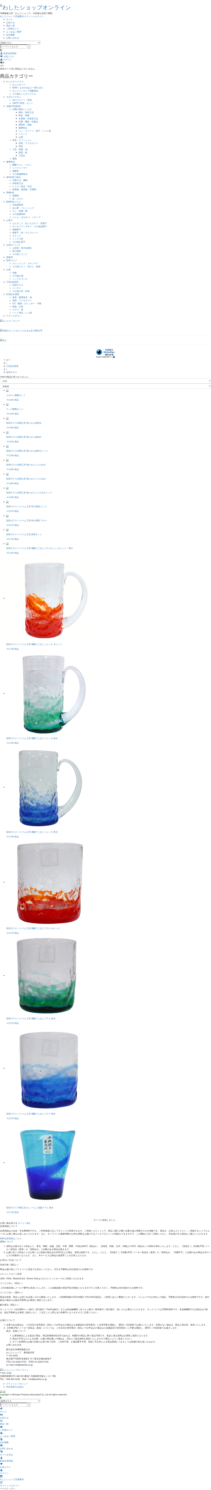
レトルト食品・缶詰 (22, 186)
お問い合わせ (12, 37)
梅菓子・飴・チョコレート (25, 232)
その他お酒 (17, 275)
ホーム (9, 19)
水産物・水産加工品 (28, 118)
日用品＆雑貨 (12, 294)
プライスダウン (13, 315)
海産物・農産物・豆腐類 (24, 189)
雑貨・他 (23, 152)
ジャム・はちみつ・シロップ (26, 217)
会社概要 (10, 34)
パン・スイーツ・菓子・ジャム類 (35, 130)
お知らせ (10, 22)
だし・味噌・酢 (19, 210)
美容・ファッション (22, 139)
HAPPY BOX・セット (22, 103)
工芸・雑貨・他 (19, 149)
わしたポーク (18, 84)
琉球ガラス (17, 284)
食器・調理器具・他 (22, 297)
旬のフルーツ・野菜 (22, 99)
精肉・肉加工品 (26, 112)
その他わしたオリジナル (24, 93)
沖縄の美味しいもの (22, 109)
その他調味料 (18, 213)
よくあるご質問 (13, 31)
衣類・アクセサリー (28, 143)
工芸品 (22, 155)
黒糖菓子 (16, 229)
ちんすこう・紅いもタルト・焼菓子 (29, 223)
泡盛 (14, 272)
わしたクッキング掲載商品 (25, 90)
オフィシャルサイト (34, 16)
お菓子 (9, 220)
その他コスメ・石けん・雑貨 (26, 266)
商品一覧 (10, 25)
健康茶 (15, 170)
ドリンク (23, 133)
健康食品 (23, 127)
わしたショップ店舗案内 (12, 16)
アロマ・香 (17, 309)
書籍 (14, 158)
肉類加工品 (17, 183)
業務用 (9, 257)
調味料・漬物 (25, 124)
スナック (16, 235)
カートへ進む (24, 1222)
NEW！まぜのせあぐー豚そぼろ (27, 87)
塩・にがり (17, 198)
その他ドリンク (19, 254)
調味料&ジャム (13, 201)
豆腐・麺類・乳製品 (28, 121)
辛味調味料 (17, 204)
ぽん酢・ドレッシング (23, 207)
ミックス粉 (17, 238)
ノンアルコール (19, 278)
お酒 (21, 136)
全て (8, 359)
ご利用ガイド (12, 28)
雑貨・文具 (17, 306)
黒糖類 (15, 195)
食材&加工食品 (13, 176)
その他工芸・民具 (21, 291)
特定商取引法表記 (14, 1386)
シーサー (16, 287)
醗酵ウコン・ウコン (22, 164)
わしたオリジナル (14, 81)
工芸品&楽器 (12, 281)
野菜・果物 (24, 115)
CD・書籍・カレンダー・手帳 (26, 303)
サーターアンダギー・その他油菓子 (29, 226)
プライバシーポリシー (17, 1383)
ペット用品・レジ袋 (22, 312)
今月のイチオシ (13, 96)
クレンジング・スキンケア (25, 263)
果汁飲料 (16, 250)
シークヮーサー (19, 167)
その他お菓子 (18, 241)
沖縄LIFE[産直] (13, 106)
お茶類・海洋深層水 (22, 247)
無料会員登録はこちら (11, 1238)
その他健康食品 (19, 173)
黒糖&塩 (10, 192)
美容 (21, 146)
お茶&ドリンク (13, 244)
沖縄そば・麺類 (19, 180)
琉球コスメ (11, 260)
